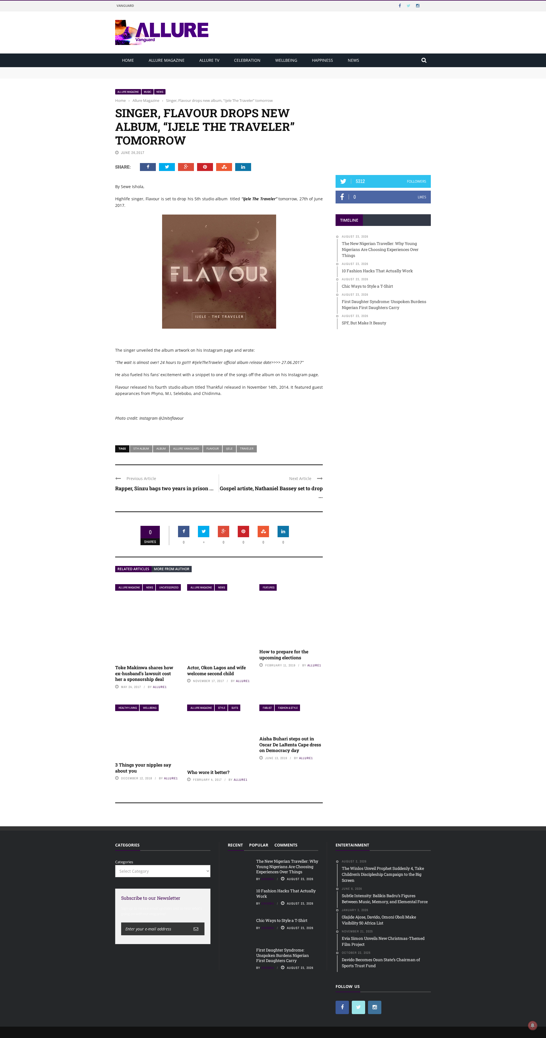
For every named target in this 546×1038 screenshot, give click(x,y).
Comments (285, 845)
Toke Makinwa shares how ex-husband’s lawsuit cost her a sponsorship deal (144, 673)
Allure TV (209, 60)
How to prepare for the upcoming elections (283, 654)
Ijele (229, 448)
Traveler (246, 448)
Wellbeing (286, 60)
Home (128, 60)
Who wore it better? (208, 772)
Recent (235, 845)
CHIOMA (267, 879)
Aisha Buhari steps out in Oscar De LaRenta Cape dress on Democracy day (290, 744)
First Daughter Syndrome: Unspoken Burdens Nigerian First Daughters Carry (282, 955)
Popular (258, 845)
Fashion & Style (288, 708)
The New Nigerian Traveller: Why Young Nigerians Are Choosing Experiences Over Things (195, 69)
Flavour (212, 448)
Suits (234, 708)
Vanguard (125, 5)
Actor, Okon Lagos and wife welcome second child (216, 670)
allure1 (160, 687)
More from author (171, 569)
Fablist (267, 708)
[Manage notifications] (532, 1025)
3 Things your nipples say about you (143, 768)
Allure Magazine (167, 60)
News (353, 60)
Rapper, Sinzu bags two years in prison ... (164, 488)
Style (221, 708)
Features (268, 587)
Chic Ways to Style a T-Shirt (281, 920)
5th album (141, 448)
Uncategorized (169, 587)
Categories (124, 861)
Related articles (133, 569)
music (147, 92)
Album (161, 448)
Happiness (322, 60)
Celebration (247, 60)
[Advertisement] (383, 124)
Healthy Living (128, 708)
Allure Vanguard (186, 448)
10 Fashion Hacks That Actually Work (148, 75)
